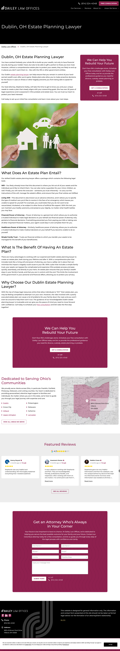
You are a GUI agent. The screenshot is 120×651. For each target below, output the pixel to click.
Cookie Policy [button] (28, 644)
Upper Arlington (9, 415)
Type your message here (41, 563)
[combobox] (74, 557)
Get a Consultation (99, 88)
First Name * (37, 546)
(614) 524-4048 (9, 623)
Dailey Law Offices (8, 47)
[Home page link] (20, 8)
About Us (97, 8)
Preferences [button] (66, 644)
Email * (64, 551)
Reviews (88, 8)
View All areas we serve (14, 422)
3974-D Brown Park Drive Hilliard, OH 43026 (13, 631)
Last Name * (66, 546)
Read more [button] (49, 481)
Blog (63, 620)
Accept (110, 644)
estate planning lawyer (20, 75)
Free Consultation (109, 3)
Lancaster (32, 415)
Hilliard (6, 411)
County (35, 557)
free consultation (43, 305)
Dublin (6, 403)
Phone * (35, 551)
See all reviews (60, 491)
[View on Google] (7, 462)
